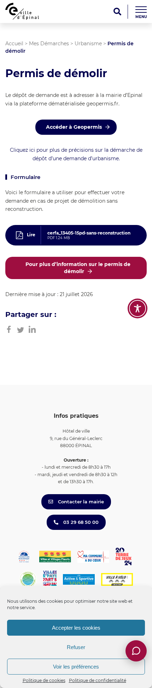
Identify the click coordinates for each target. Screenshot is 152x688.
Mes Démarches (49, 43)
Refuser (76, 647)
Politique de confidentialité (97, 680)
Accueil (14, 43)
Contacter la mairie (80, 501)
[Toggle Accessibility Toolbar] (137, 308)
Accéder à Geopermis (74, 127)
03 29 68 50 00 (80, 522)
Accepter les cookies (76, 628)
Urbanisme (88, 43)
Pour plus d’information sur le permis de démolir (77, 267)
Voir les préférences (76, 667)
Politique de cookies (44, 680)
